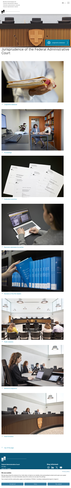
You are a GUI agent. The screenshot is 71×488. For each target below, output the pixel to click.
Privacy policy (66, 471)
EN (63, 3)
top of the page (9, 448)
